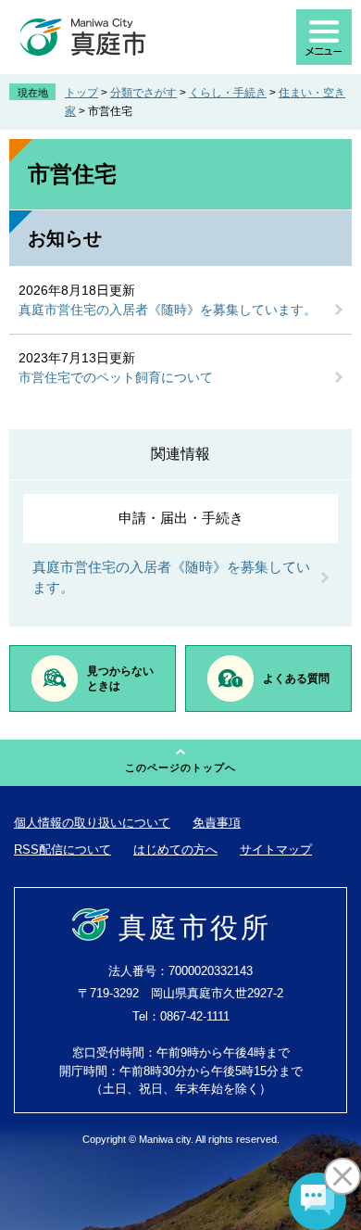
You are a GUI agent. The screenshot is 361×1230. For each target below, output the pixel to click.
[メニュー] (324, 37)
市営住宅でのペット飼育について (116, 377)
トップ (81, 92)
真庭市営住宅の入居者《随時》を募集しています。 (168, 309)
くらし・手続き (228, 92)
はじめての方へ (175, 849)
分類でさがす (143, 92)
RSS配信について (62, 849)
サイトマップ (276, 849)
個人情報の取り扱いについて (92, 823)
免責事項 (217, 823)
